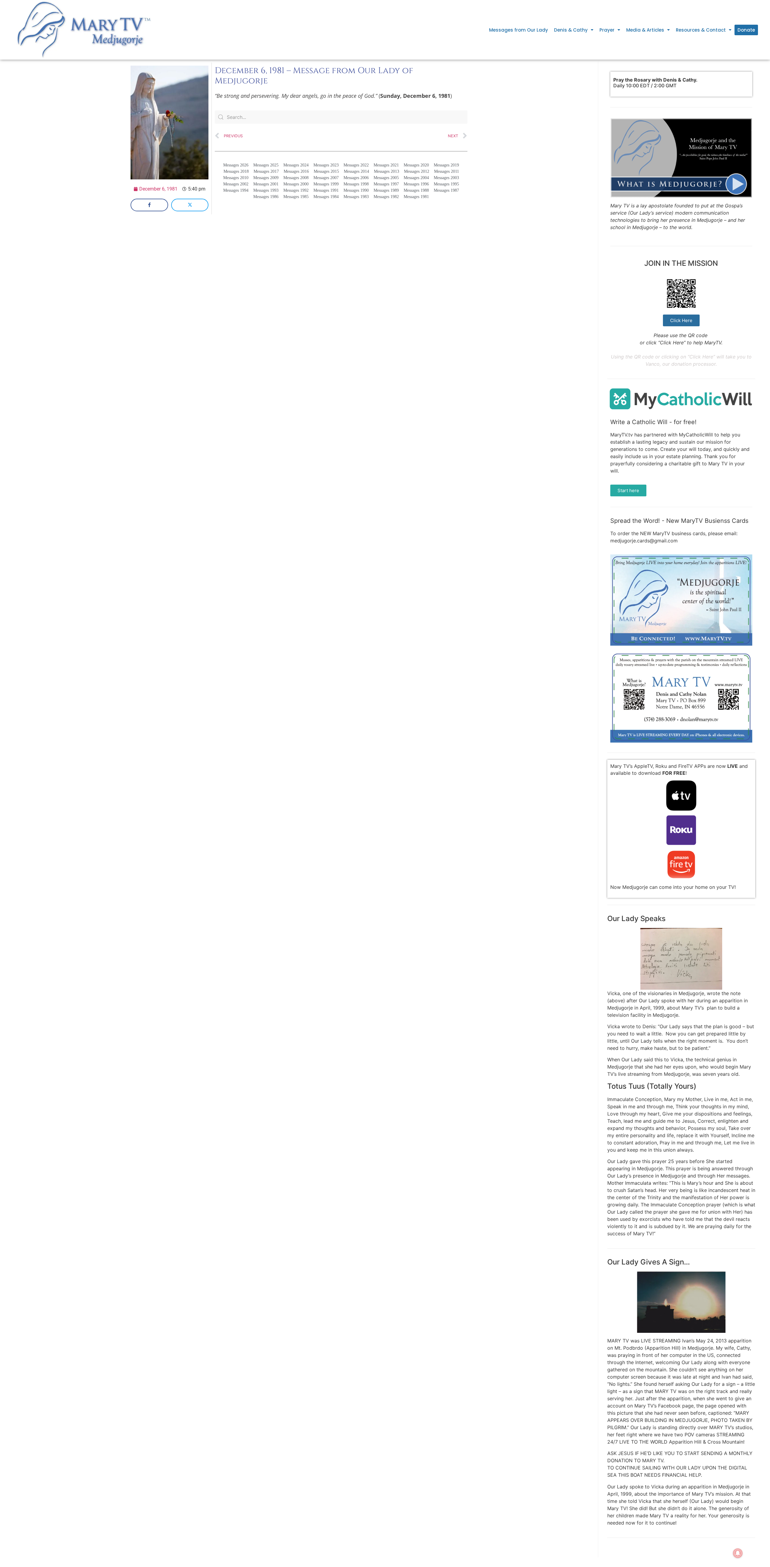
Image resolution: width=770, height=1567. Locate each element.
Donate (746, 30)
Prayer (606, 30)
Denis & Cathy (571, 30)
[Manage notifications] (738, 1553)
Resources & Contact (701, 30)
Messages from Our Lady (518, 30)
